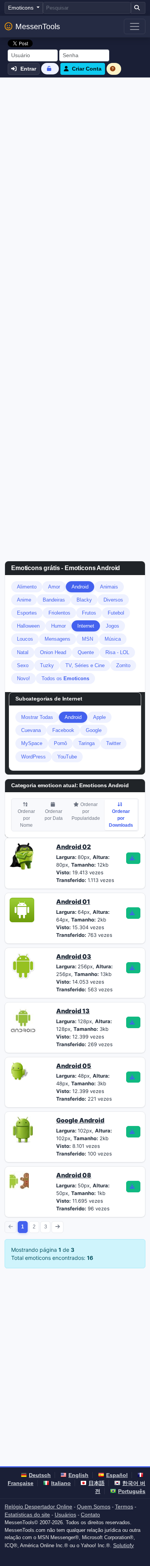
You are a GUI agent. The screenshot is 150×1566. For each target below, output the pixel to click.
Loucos (25, 639)
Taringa (86, 743)
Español (117, 1475)
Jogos (112, 626)
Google (94, 730)
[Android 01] (22, 909)
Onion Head (53, 652)
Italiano (61, 1483)
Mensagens (57, 639)
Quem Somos (93, 1506)
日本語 (96, 1483)
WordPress (33, 757)
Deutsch (40, 1475)
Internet (85, 626)
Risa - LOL (117, 652)
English (78, 1475)
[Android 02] (23, 856)
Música (113, 639)
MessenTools (37, 26)
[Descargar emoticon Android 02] (133, 858)
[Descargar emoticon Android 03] (133, 968)
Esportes (27, 613)
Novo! (23, 678)
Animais (109, 587)
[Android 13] (23, 1020)
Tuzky (47, 665)
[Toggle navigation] (134, 26)
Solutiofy (123, 1545)
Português (131, 1491)
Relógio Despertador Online (38, 1506)
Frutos (89, 613)
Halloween (28, 626)
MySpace (31, 743)
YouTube (67, 757)
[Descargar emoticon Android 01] (133, 913)
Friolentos (59, 613)
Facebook (63, 730)
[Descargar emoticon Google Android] (133, 1131)
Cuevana (31, 730)
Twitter (113, 743)
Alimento (27, 587)
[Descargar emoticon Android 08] (133, 1186)
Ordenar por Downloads (121, 818)
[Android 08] (19, 1180)
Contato (90, 1515)
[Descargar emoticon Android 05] (133, 1077)
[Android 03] (23, 965)
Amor (54, 587)
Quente (86, 652)
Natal (22, 652)
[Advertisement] (75, 156)
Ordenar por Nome (26, 818)
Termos (124, 1506)
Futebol (116, 613)
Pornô (60, 743)
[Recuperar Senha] (50, 68)
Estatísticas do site (27, 1515)
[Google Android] (23, 1129)
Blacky (84, 600)
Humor (58, 626)
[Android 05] (19, 1070)
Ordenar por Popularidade (86, 811)
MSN (87, 639)
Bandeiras (54, 600)
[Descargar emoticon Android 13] (133, 1022)
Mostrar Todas (37, 717)
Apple (99, 717)
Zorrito (123, 665)
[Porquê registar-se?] (114, 69)
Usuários (65, 1515)
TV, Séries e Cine (85, 665)
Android (80, 587)
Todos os (65, 678)
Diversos (113, 600)
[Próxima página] (57, 1227)
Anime (24, 600)
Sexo (22, 665)
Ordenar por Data (54, 815)
